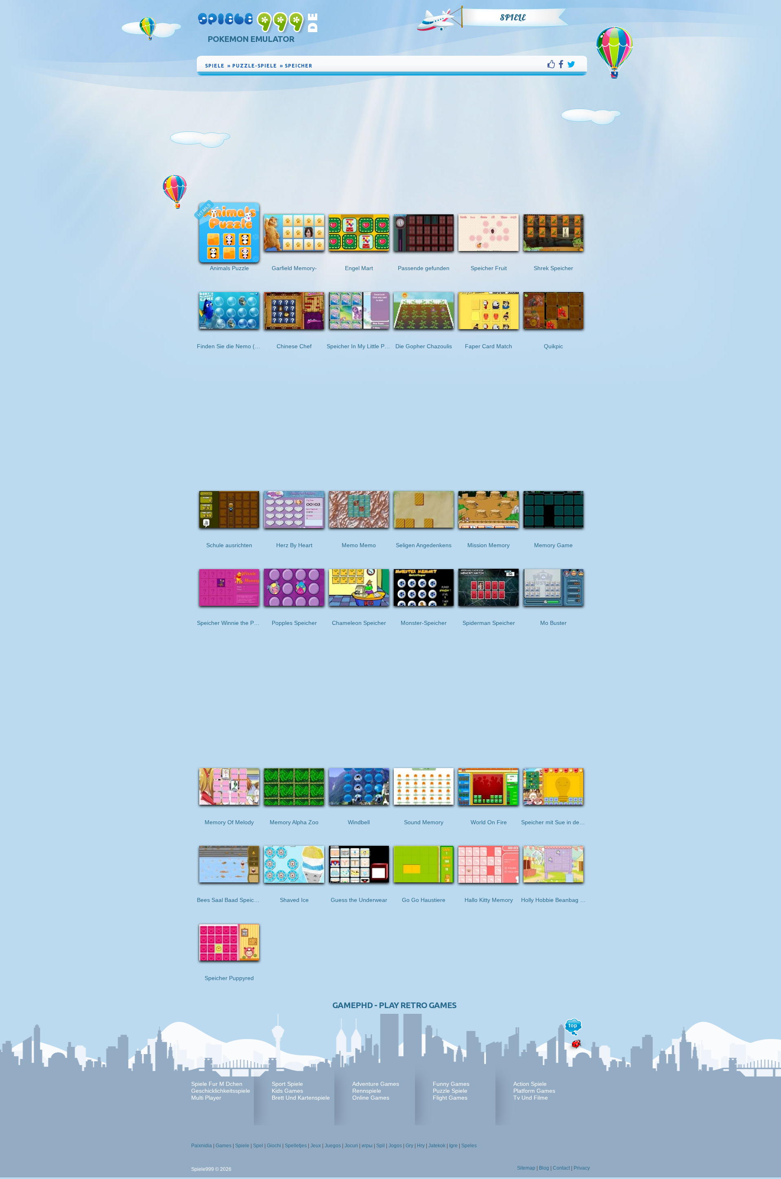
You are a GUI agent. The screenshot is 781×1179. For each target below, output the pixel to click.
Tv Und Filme (530, 1097)
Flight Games (450, 1097)
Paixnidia (201, 1145)
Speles (469, 1145)
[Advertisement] (392, 138)
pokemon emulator (250, 39)
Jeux (315, 1145)
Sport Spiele (287, 1084)
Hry (421, 1145)
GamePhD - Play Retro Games (394, 1005)
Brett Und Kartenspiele (301, 1097)
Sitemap (526, 1168)
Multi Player (206, 1097)
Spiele (513, 17)
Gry (409, 1145)
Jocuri (351, 1145)
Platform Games (534, 1090)
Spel (258, 1145)
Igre (453, 1145)
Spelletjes (296, 1145)
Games (223, 1145)
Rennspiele (366, 1090)
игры (367, 1145)
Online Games (370, 1097)
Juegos (333, 1145)
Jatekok (436, 1145)
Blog (544, 1168)
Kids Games (287, 1090)
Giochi (274, 1145)
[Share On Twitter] (571, 64)
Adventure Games (375, 1084)
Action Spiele (530, 1084)
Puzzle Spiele (450, 1090)
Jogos (395, 1145)
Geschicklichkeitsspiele (220, 1090)
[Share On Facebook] (562, 64)
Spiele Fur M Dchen (216, 1084)
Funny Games (451, 1084)
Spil (380, 1145)
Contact (561, 1168)
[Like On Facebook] (553, 64)
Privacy (582, 1168)
